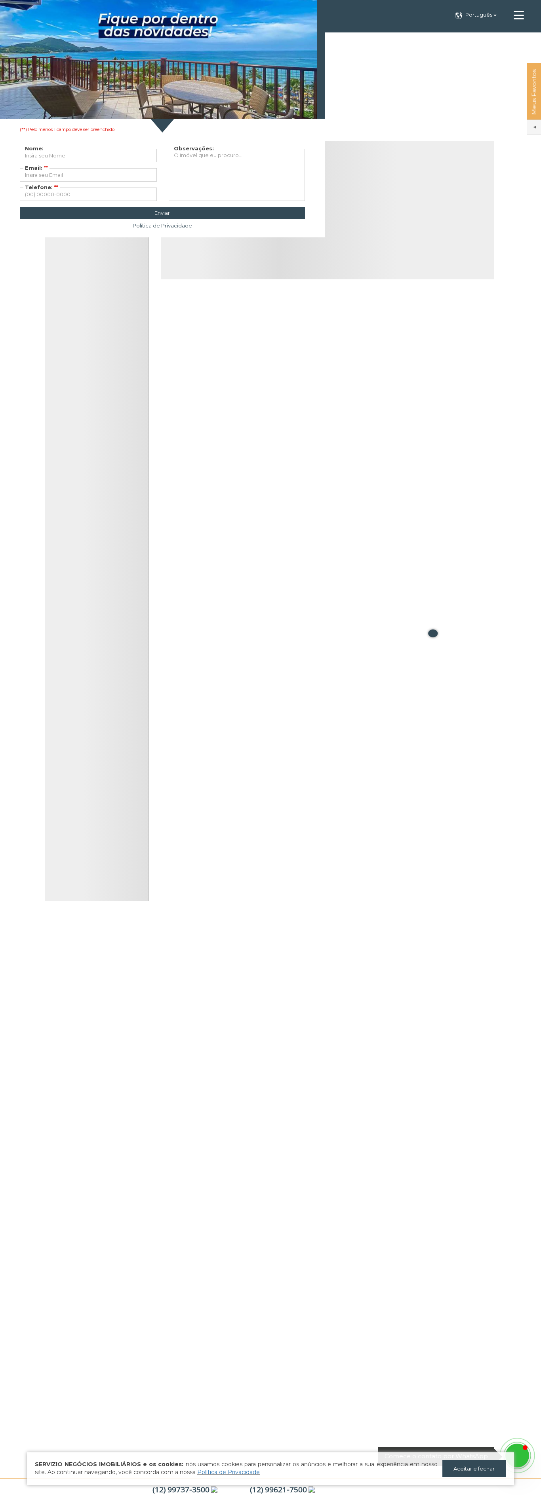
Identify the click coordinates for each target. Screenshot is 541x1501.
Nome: (34, 148)
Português (479, 14)
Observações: (194, 148)
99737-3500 (181, 1489)
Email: (36, 168)
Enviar (162, 213)
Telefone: (41, 187)
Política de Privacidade (228, 1472)
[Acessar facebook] (499, 1490)
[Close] (433, 633)
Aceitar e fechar (474, 1468)
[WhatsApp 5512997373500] (517, 1455)
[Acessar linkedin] (526, 1490)
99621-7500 (278, 1489)
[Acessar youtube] (512, 1490)
